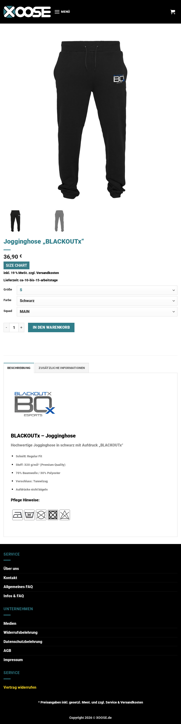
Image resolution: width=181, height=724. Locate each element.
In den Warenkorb (51, 327)
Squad (8, 311)
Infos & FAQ (14, 596)
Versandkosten (47, 273)
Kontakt (10, 578)
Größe (8, 289)
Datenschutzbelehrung (23, 641)
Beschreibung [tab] (18, 368)
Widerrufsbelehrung (20, 632)
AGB (7, 650)
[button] (62, 11)
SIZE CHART (16, 265)
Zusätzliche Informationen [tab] (62, 368)
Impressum (13, 660)
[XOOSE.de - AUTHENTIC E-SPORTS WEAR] (27, 11)
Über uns (11, 568)
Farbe (7, 300)
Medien (10, 623)
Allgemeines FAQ (18, 587)
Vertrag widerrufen (20, 687)
